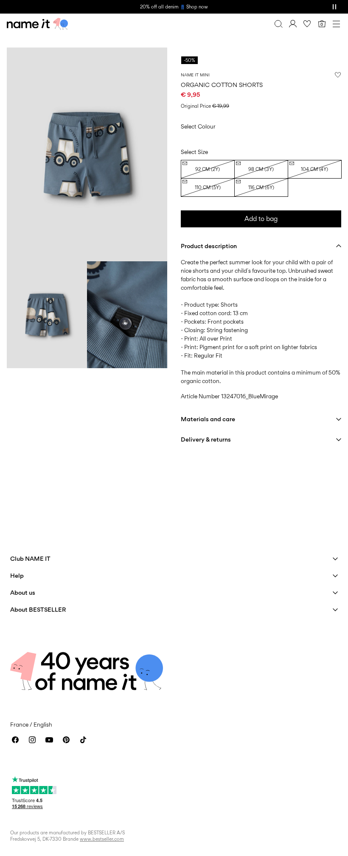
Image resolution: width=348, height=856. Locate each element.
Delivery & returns (206, 439)
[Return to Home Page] (37, 24)
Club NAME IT (30, 558)
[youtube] (49, 740)
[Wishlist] (307, 24)
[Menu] (336, 24)
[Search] (278, 24)
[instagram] (32, 740)
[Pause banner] (334, 7)
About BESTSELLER (38, 609)
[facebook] (15, 740)
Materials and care (208, 418)
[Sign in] (293, 24)
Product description (209, 245)
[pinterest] (66, 740)
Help (17, 575)
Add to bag (261, 219)
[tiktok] (83, 740)
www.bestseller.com (102, 839)
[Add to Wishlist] (338, 75)
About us (22, 592)
